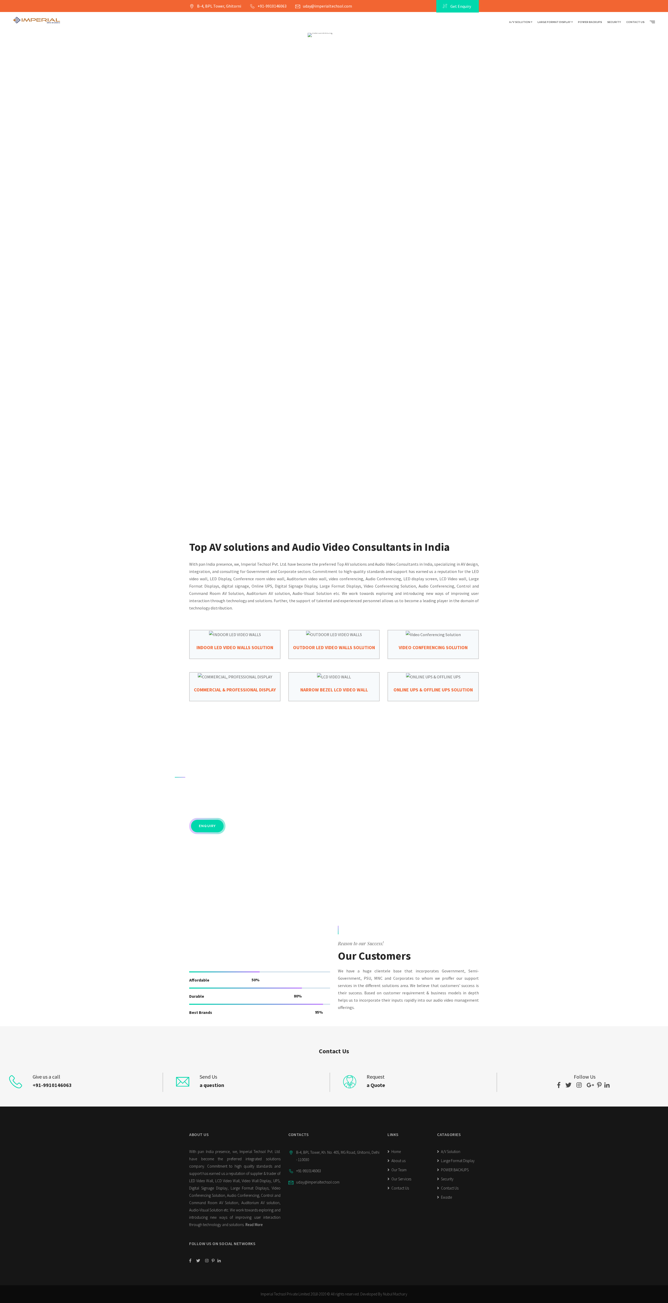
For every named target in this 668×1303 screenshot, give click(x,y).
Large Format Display (554, 22)
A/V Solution (520, 22)
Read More (254, 1224)
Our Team (399, 1169)
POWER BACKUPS (590, 22)
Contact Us (635, 22)
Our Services (401, 1178)
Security (614, 22)
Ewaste (446, 1197)
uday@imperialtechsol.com (327, 6)
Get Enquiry (460, 6)
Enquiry (207, 826)
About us (398, 1160)
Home (396, 1151)
